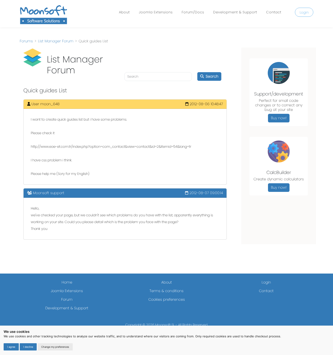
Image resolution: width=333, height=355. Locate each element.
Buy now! (279, 118)
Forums (26, 41)
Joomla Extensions (156, 12)
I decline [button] (28, 346)
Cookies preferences (166, 299)
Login (304, 12)
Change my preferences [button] (55, 346)
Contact (273, 12)
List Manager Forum (55, 41)
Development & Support (235, 12)
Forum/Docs (193, 12)
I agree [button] (11, 346)
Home (67, 282)
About (124, 12)
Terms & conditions (166, 290)
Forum (66, 299)
